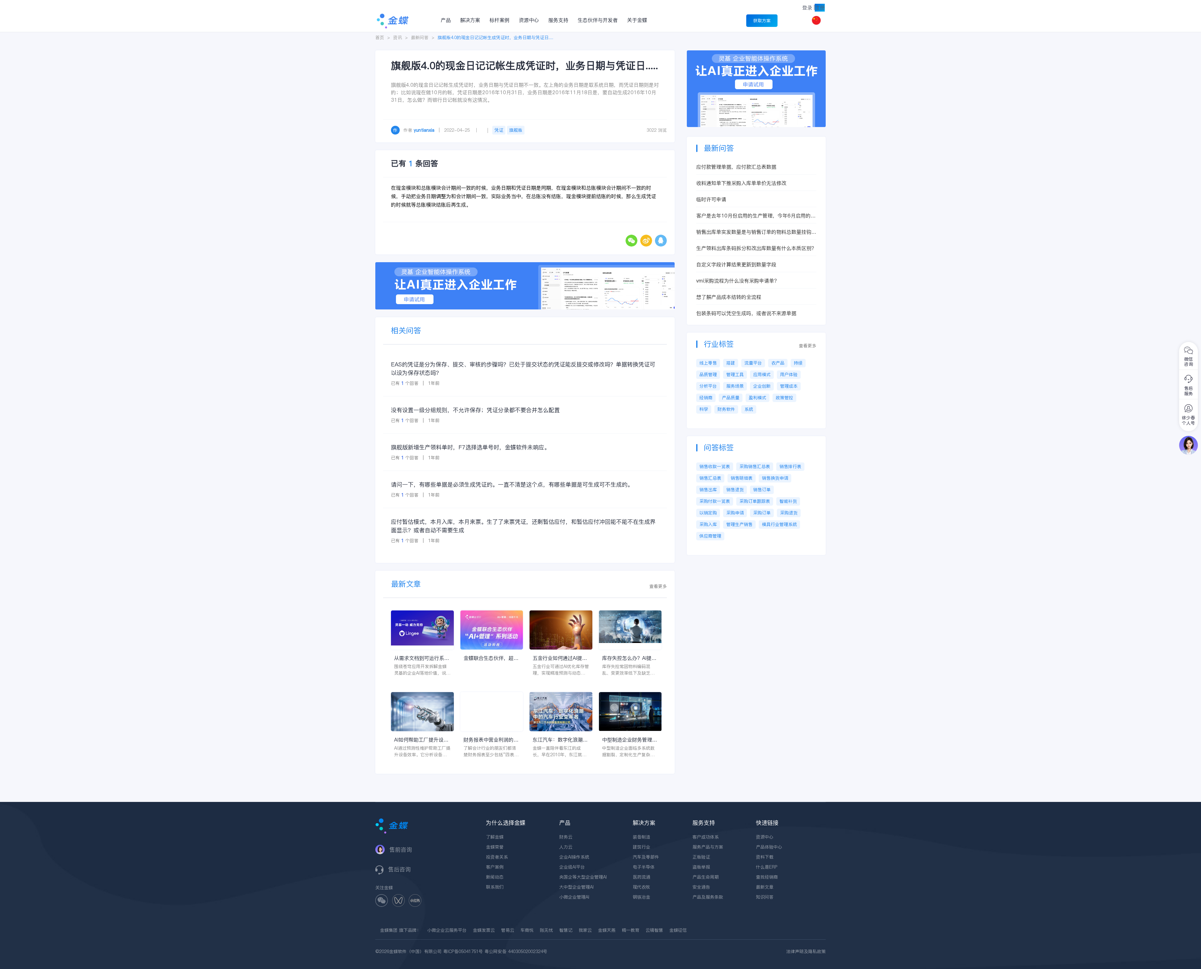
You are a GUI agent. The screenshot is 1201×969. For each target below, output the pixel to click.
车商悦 (527, 930)
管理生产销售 (739, 524)
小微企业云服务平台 (447, 930)
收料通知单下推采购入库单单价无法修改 (741, 183)
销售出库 (708, 490)
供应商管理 (710, 536)
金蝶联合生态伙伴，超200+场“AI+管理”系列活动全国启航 (491, 658)
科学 (703, 409)
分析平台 (708, 386)
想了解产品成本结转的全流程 (728, 296)
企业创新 (762, 386)
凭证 (498, 130)
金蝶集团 (389, 930)
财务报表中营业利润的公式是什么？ (491, 739)
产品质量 (730, 398)
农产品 (777, 363)
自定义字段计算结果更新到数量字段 (736, 264)
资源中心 (529, 20)
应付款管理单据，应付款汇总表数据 (736, 166)
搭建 (730, 363)
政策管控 (784, 398)
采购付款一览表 (714, 501)
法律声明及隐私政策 (806, 951)
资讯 (397, 37)
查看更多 (658, 586)
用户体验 (789, 374)
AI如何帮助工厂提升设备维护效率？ (421, 739)
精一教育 (630, 930)
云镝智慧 (654, 930)
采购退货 (789, 513)
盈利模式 (757, 398)
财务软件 (726, 409)
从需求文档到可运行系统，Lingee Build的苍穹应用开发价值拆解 (421, 658)
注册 (820, 7)
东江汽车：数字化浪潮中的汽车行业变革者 (560, 739)
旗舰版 (515, 130)
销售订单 (762, 490)
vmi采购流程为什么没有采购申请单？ (737, 280)
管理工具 (735, 374)
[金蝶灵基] (756, 53)
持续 (798, 363)
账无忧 (546, 930)
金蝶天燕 (607, 930)
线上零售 (708, 363)
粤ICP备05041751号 (463, 951)
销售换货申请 (775, 478)
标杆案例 (499, 20)
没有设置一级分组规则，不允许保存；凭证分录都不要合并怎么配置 (475, 410)
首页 (379, 37)
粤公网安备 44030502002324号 (515, 951)
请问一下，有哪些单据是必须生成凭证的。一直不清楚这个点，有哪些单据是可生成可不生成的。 (512, 484)
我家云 (585, 930)
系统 (748, 409)
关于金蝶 (637, 20)
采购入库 (708, 524)
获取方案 (762, 21)
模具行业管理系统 (779, 524)
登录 (807, 7)
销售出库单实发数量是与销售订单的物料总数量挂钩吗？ (753, 232)
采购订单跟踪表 (754, 501)
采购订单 (762, 513)
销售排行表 (790, 466)
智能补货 (788, 501)
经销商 (705, 398)
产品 (446, 20)
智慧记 (565, 930)
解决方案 (470, 20)
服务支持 (558, 20)
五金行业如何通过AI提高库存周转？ (560, 658)
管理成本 (789, 386)
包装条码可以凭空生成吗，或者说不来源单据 (746, 313)
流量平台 (753, 363)
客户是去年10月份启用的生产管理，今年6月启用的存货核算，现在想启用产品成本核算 (756, 215)
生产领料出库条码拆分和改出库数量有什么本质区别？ (756, 248)
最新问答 (419, 37)
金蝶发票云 (484, 930)
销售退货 (735, 490)
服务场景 (735, 386)
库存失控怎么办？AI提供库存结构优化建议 (629, 658)
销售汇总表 (710, 478)
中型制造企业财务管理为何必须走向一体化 (629, 739)
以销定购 (708, 513)
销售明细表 (742, 478)
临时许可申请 (711, 199)
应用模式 (762, 374)
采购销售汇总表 (754, 466)
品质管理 (708, 374)
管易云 (507, 930)
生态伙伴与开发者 (598, 20)
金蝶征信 (678, 930)
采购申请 (735, 513)
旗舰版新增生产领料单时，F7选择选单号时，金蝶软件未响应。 (470, 447)
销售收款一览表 (714, 466)
